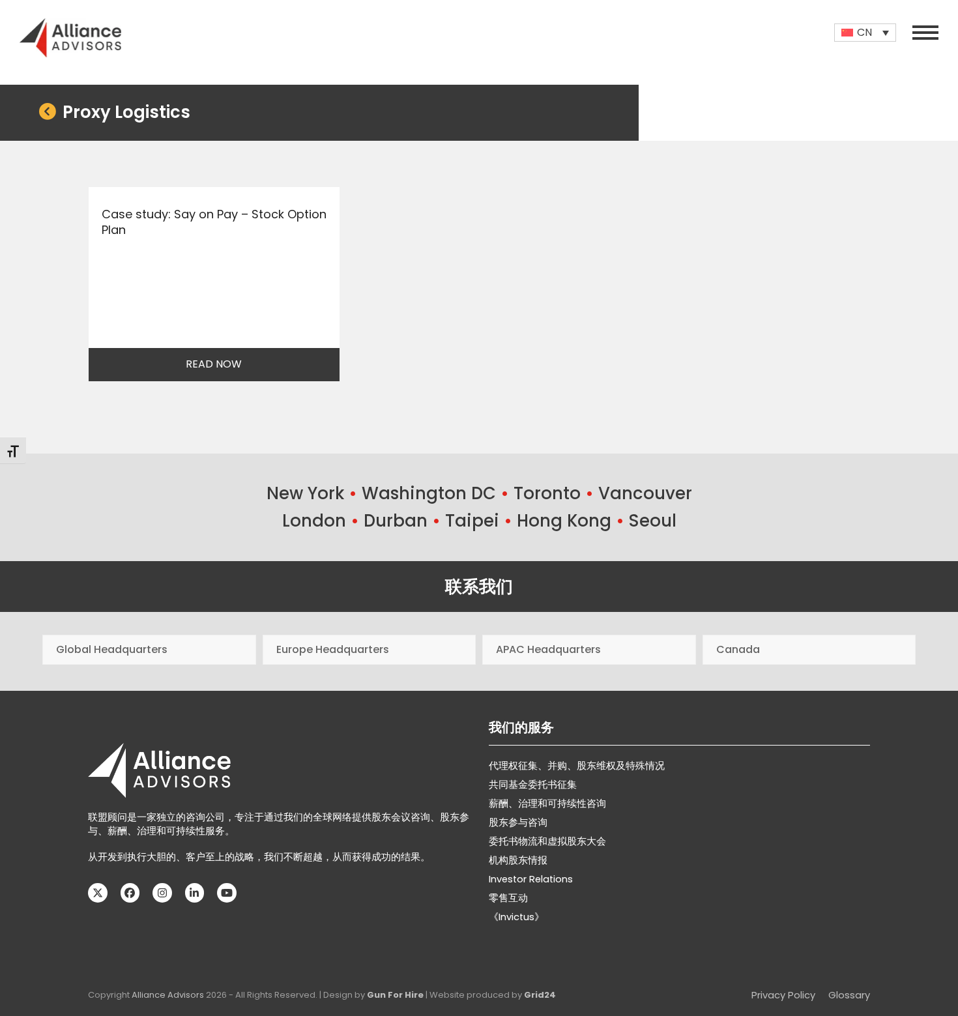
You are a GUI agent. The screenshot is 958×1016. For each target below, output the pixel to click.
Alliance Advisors (168, 995)
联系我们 (479, 586)
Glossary (849, 995)
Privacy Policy (783, 995)
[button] (925, 32)
